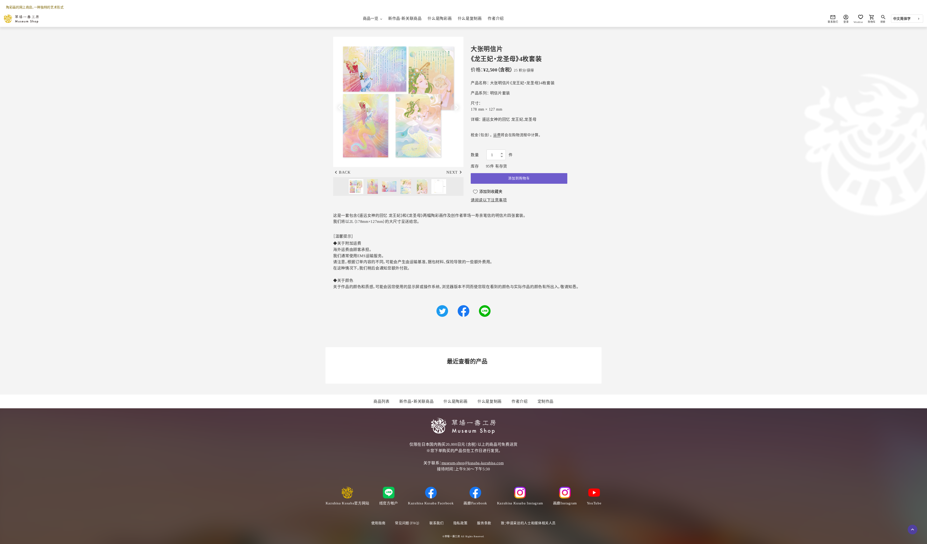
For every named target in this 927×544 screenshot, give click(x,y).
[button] (457, 107)
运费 (497, 135)
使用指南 (378, 523)
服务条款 (484, 523)
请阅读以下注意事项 (489, 200)
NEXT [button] (452, 172)
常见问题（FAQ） (407, 523)
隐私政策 (460, 523)
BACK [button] (345, 172)
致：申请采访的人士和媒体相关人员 (528, 523)
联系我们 (436, 523)
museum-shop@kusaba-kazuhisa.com (473, 463)
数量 (475, 155)
